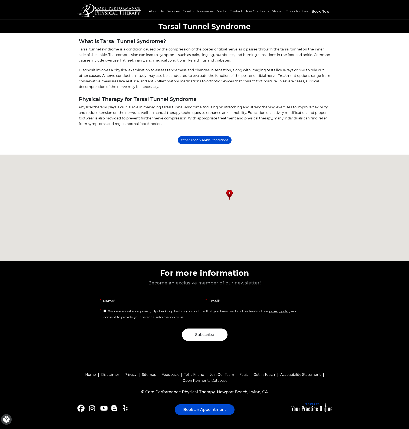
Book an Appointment (204, 409)
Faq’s (243, 375)
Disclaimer (110, 375)
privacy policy (279, 311)
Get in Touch (264, 375)
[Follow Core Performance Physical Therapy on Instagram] (92, 408)
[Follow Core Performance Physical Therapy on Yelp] (126, 408)
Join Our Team (222, 375)
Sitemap (149, 375)
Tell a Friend (194, 375)
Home (90, 375)
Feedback (170, 375)
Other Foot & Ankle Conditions (204, 140)
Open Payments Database (205, 381)
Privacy (130, 375)
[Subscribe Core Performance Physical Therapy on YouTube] (103, 408)
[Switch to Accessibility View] (6, 419)
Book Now (321, 11)
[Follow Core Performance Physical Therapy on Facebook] (81, 408)
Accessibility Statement (300, 375)
